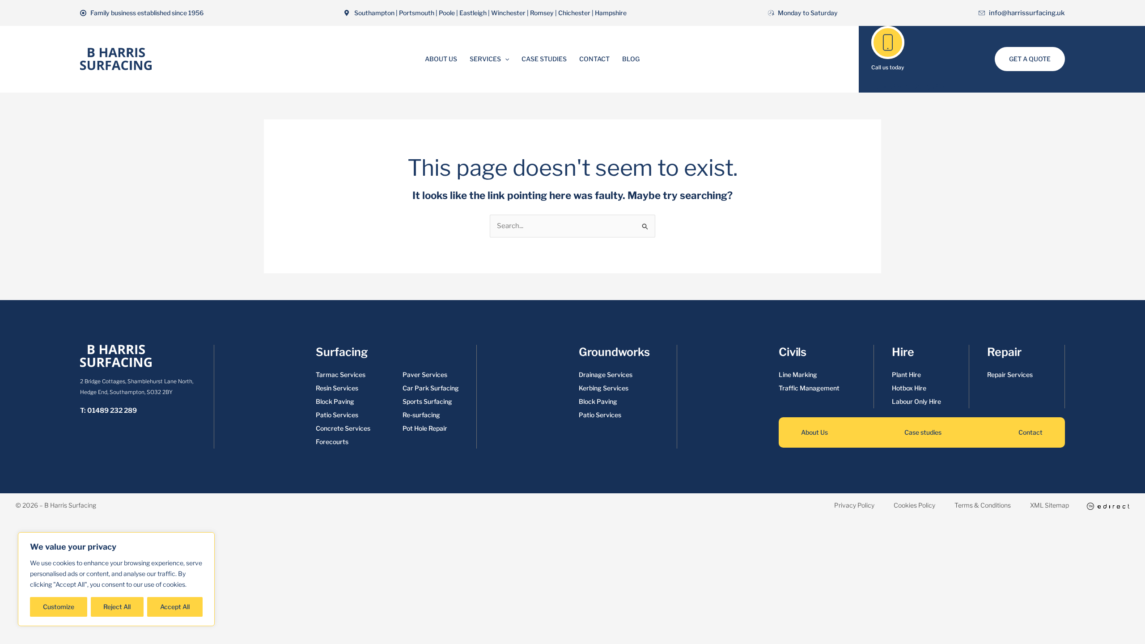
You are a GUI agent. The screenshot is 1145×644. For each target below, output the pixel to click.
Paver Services (425, 374)
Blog (631, 59)
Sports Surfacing (427, 401)
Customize (58, 606)
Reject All (117, 606)
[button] (505, 59)
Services (485, 59)
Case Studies (544, 59)
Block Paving (335, 401)
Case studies (922, 432)
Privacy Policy (854, 505)
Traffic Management (809, 388)
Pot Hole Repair (425, 428)
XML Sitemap (1049, 505)
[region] (116, 579)
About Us (441, 59)
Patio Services (337, 415)
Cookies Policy (914, 505)
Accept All (175, 606)
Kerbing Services (603, 388)
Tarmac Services (340, 374)
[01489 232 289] (887, 42)
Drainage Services (605, 374)
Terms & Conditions (982, 505)
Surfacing (342, 352)
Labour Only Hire (916, 401)
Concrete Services (343, 428)
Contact (594, 59)
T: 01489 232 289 (108, 411)
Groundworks (614, 352)
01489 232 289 (908, 87)
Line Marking (798, 374)
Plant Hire (906, 374)
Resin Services (337, 388)
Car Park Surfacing (431, 388)
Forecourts (332, 441)
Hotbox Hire (909, 388)
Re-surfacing (421, 415)
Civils (792, 352)
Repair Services (1010, 374)
